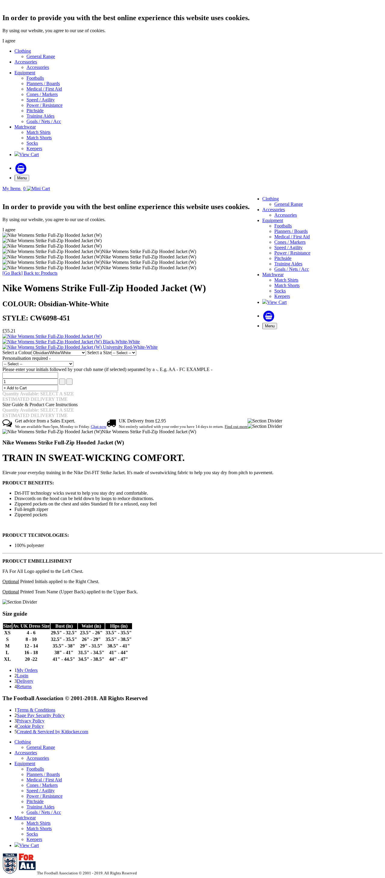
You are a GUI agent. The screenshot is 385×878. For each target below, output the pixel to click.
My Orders (27, 670)
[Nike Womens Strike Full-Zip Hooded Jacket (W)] (52, 336)
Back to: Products (40, 273)
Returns (24, 686)
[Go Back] (12, 273)
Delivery (25, 681)
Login (22, 675)
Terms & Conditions (36, 710)
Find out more (236, 426)
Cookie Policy (30, 726)
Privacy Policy (31, 720)
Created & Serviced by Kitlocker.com (52, 731)
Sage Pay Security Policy (41, 715)
